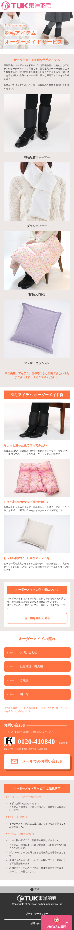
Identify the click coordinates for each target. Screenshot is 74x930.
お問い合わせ (37, 923)
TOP (37, 889)
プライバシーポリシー (37, 913)
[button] (56, 922)
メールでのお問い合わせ (42, 761)
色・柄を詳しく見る (37, 618)
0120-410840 (36, 741)
